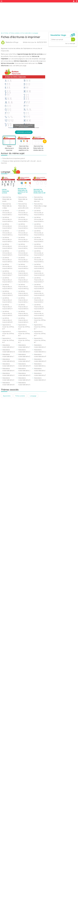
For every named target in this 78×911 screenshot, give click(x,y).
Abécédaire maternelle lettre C (40, 379)
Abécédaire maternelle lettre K (8, 369)
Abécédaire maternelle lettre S (24, 355)
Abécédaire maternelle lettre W (8, 351)
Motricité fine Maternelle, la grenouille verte (23, 206)
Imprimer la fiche (24, 132)
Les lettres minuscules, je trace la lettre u (39, 219)
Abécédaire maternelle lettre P (24, 360)
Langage (35, 33)
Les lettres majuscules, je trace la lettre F (39, 307)
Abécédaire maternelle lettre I (39, 369)
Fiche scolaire (20, 396)
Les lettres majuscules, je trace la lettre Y (7, 273)
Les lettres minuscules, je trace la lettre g (23, 253)
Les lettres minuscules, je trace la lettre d (23, 260)
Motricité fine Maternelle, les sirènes (22, 199)
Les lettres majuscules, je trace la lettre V (7, 280)
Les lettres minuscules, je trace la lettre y (23, 213)
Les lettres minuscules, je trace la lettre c (39, 260)
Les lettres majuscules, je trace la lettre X (23, 273)
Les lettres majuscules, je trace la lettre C (39, 313)
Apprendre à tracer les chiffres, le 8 (24, 327)
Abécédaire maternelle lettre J (24, 369)
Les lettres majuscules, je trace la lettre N (23, 293)
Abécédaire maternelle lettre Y (24, 346)
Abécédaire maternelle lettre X (40, 346)
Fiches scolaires (15, 33)
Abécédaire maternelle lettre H (8, 374)
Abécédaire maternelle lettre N (8, 365)
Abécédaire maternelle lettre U (40, 351)
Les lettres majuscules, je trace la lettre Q (23, 286)
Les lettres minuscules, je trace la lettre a (23, 266)
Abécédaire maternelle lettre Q (8, 360)
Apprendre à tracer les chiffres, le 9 (8, 327)
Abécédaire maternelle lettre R (40, 355)
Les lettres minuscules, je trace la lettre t (7, 226)
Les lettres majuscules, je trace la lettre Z (39, 266)
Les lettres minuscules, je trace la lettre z (7, 213)
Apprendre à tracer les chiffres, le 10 (40, 320)
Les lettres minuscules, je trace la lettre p (23, 233)
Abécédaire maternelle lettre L (40, 365)
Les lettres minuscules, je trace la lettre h (7, 253)
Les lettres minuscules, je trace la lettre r (39, 226)
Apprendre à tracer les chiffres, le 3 (8, 340)
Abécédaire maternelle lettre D (24, 379)
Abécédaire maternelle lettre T (8, 355)
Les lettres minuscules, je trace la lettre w (7, 219)
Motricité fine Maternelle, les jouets (7, 199)
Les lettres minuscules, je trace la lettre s (23, 226)
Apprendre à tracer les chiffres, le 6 (8, 333)
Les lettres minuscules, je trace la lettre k (7, 246)
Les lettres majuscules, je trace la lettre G (23, 307)
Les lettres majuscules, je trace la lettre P (39, 286)
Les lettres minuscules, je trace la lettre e (7, 260)
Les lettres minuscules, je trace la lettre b (7, 266)
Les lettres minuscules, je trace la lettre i (38, 246)
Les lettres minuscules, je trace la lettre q (7, 233)
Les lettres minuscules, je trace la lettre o (39, 233)
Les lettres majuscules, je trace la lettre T (39, 280)
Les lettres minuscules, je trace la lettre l (38, 239)
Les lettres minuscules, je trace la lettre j (23, 246)
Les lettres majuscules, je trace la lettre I (38, 300)
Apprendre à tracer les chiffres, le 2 (24, 340)
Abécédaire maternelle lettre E (8, 379)
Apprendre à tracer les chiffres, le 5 (24, 333)
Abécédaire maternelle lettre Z (8, 346)
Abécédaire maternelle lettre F (40, 374)
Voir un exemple (70, 43)
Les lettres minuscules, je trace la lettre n (7, 239)
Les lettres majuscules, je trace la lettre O (7, 293)
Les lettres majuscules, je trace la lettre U (23, 280)
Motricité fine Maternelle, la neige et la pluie (40, 206)
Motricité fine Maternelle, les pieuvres (38, 199)
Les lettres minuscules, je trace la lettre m (23, 239)
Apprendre (6, 396)
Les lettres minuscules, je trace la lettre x (39, 213)
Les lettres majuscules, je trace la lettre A (23, 320)
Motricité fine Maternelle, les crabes (7, 206)
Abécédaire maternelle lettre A (24, 384)
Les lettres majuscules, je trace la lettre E (7, 313)
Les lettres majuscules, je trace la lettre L (7, 300)
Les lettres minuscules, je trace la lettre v (23, 219)
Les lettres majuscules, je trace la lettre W (39, 273)
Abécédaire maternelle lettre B (8, 384)
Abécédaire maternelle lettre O (40, 360)
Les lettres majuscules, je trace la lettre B (7, 320)
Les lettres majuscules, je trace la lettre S (7, 286)
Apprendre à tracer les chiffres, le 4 (40, 333)
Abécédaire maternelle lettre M (24, 365)
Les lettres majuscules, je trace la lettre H (7, 307)
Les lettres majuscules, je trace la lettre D (23, 313)
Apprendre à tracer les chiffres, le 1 (40, 340)
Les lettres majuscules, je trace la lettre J (23, 300)
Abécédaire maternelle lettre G (24, 374)
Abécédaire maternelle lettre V (24, 351)
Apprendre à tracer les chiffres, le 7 (40, 327)
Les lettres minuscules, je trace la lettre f (39, 253)
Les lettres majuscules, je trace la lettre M (39, 293)
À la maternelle (26, 33)
